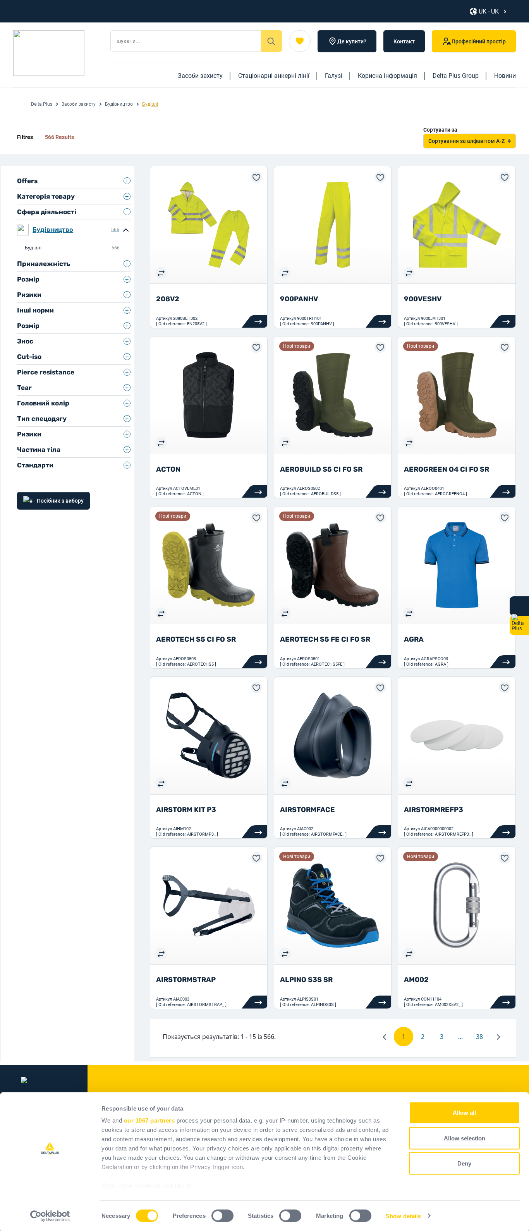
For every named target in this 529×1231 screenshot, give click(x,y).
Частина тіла (38, 449)
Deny (464, 1163)
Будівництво (119, 104)
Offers (27, 181)
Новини (505, 75)
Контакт (404, 41)
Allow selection (464, 1138)
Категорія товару (46, 196)
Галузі (333, 75)
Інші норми (35, 310)
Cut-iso (29, 357)
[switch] (222, 1215)
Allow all (464, 1112)
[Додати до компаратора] (161, 272)
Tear (24, 387)
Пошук (271, 41)
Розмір (28, 279)
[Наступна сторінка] (498, 1036)
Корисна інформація (387, 75)
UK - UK (488, 11)
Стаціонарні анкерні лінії (273, 75)
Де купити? (351, 41)
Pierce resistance (45, 372)
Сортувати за (440, 130)
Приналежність (43, 264)
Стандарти (35, 465)
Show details (403, 1215)
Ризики (29, 295)
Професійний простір (479, 41)
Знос (25, 341)
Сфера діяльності (46, 212)
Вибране (300, 41)
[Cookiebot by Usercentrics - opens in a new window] (50, 1216)
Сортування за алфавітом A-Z (466, 141)
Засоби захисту (200, 75)
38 (482, 1038)
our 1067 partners (149, 1120)
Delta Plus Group (456, 75)
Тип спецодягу (42, 418)
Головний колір (43, 403)
